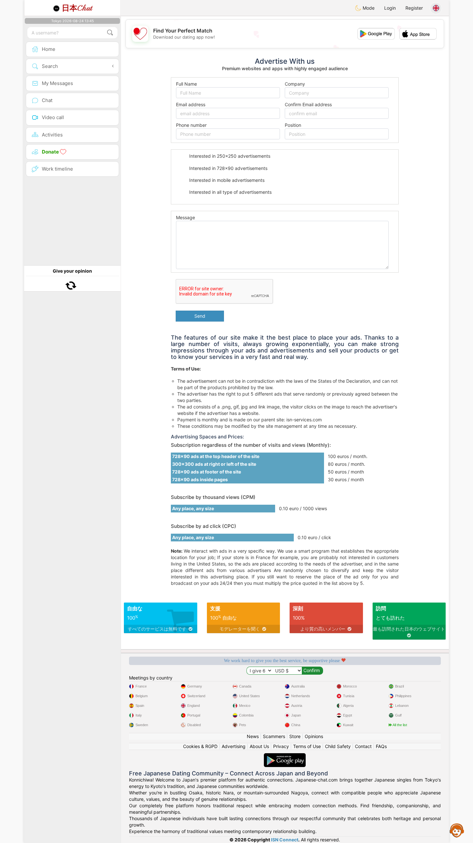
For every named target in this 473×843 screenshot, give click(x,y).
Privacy (281, 746)
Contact (363, 746)
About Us (259, 746)
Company (295, 84)
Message (185, 217)
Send (199, 316)
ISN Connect (284, 839)
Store (295, 736)
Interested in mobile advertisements (226, 180)
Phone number (191, 125)
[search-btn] (110, 32)
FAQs (381, 746)
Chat (77, 8)
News (253, 736)
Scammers (274, 736)
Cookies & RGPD (200, 746)
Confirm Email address (308, 104)
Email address (190, 104)
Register (414, 8)
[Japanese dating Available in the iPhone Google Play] (285, 756)
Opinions (314, 736)
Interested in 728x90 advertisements (227, 168)
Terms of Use (307, 746)
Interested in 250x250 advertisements (229, 156)
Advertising (234, 746)
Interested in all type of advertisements (230, 192)
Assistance (457, 830)
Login (390, 8)
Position (293, 125)
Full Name (186, 84)
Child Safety (338, 746)
